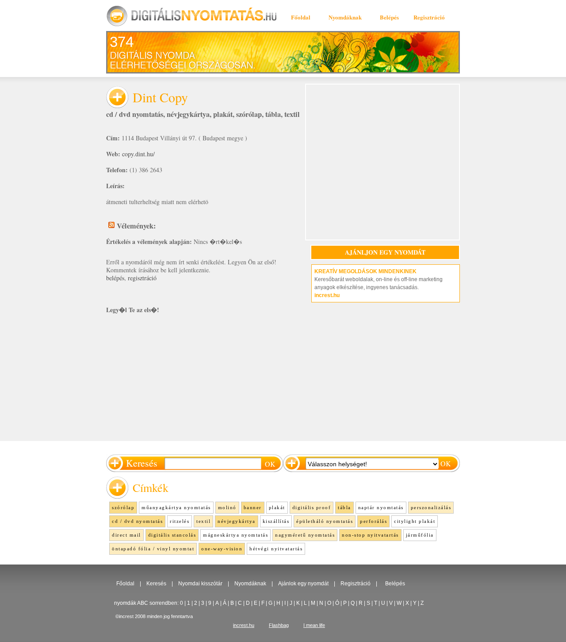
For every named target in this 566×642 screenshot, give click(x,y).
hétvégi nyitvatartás (275, 548)
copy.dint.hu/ (138, 154)
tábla (273, 114)
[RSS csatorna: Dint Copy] (111, 225)
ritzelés (179, 521)
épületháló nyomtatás (324, 521)
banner (253, 507)
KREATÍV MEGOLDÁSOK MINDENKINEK (365, 271)
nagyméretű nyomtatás (305, 535)
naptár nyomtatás (381, 507)
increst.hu (327, 295)
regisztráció (142, 278)
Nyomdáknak (345, 17)
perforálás (373, 521)
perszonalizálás (431, 507)
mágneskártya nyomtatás (235, 535)
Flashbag (279, 625)
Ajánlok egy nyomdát (303, 583)
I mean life (314, 625)
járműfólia (420, 535)
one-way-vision (221, 548)
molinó (227, 507)
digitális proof (311, 507)
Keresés (156, 583)
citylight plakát (414, 521)
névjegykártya (188, 114)
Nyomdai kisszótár (200, 583)
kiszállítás (276, 521)
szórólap (249, 114)
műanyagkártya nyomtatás (176, 507)
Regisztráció (429, 17)
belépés (115, 278)
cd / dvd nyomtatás (134, 114)
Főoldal (300, 17)
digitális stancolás (172, 535)
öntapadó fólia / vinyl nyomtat (153, 548)
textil (292, 114)
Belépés (389, 17)
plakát (223, 114)
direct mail (126, 535)
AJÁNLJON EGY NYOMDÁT (385, 252)
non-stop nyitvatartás (370, 535)
